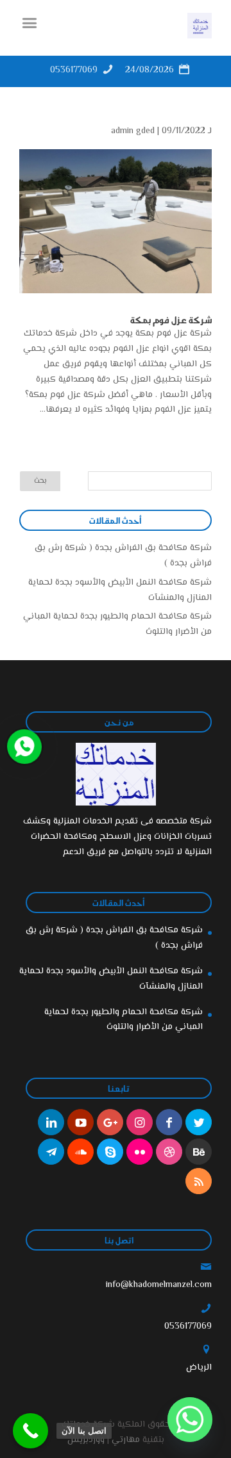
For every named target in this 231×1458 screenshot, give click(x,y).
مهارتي (126, 1440)
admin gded (133, 131)
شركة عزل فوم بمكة (171, 319)
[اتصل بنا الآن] (30, 1430)
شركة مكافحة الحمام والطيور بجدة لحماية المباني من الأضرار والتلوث (123, 1020)
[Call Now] (23, 745)
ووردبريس (86, 1440)
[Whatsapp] (189, 1419)
